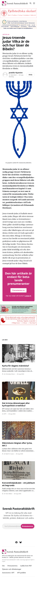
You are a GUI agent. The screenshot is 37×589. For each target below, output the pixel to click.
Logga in (28, 296)
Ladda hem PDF (26, 566)
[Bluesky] (21, 542)
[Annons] (18, 13)
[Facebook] (16, 542)
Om (3, 566)
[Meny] (34, 3)
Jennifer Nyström (16, 73)
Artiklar (5, 34)
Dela (30, 75)
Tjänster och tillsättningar (11, 569)
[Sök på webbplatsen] (30, 3)
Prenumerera (12, 566)
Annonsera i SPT (8, 573)
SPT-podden (21, 573)
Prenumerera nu (18, 290)
